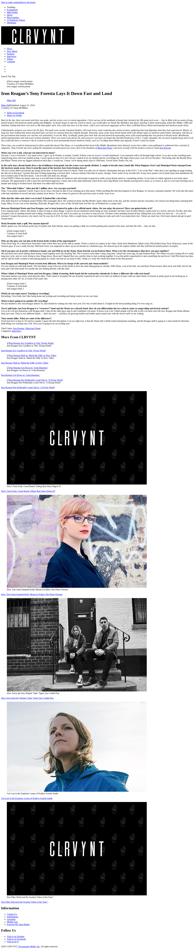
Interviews (11, 56)
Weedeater (11, 22)
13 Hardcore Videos (16, 20)
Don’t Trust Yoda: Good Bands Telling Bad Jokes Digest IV (28, 491)
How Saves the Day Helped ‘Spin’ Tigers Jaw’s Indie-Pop (27, 698)
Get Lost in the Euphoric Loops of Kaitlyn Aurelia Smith (26, 798)
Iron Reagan (165, 148)
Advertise (11, 919)
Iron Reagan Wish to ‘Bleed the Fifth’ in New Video (24, 363)
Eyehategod (12, 10)
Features (10, 54)
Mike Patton (12, 12)
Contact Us (12, 914)
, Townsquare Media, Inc (28, 946)
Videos (10, 59)
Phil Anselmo (13, 17)
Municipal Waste (104, 148)
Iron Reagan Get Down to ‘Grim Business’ (20, 375)
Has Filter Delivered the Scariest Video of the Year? (24, 902)
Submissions (12, 917)
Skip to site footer (28, 2)
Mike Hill (5, 105)
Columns (11, 61)
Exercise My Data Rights (18, 924)
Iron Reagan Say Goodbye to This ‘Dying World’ (23, 350)
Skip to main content (10, 2)
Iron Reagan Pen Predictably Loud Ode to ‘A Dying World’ (28, 387)
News (9, 48)
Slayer (10, 15)
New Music (12, 51)
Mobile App (12, 922)
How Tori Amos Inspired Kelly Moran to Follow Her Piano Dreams (31, 594)
